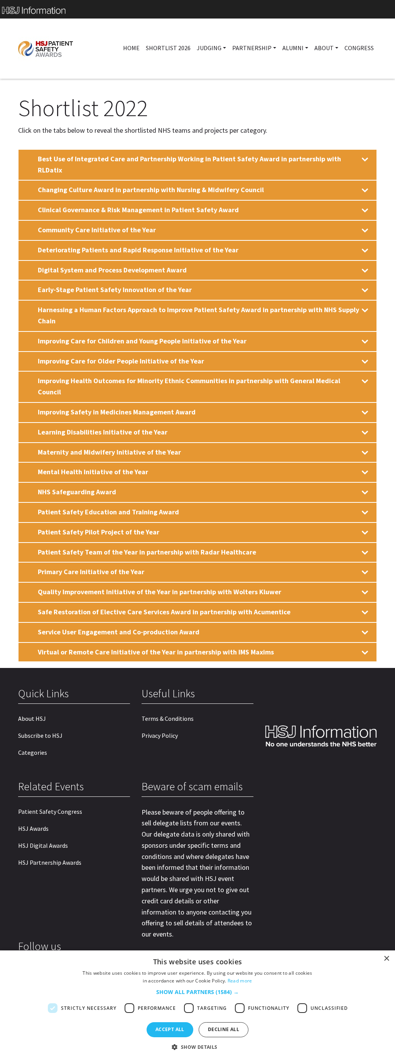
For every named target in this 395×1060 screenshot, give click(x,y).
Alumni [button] (293, 48)
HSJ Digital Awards (43, 845)
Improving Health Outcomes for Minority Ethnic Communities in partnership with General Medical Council (189, 386)
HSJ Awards (33, 828)
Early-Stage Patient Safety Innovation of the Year (115, 289)
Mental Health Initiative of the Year (93, 471)
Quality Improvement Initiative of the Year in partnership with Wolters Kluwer (159, 591)
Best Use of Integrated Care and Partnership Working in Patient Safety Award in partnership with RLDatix (189, 164)
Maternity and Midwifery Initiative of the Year (109, 452)
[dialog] (197, 1005)
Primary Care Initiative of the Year (91, 571)
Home (131, 48)
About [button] (324, 48)
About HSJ (32, 718)
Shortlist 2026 (168, 48)
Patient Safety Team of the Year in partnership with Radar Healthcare (147, 552)
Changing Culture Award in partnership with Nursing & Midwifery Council (151, 189)
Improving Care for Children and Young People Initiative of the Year (142, 340)
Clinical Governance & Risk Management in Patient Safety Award (138, 209)
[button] (197, 992)
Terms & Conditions (168, 718)
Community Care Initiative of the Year (97, 229)
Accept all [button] (169, 1029)
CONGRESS (359, 48)
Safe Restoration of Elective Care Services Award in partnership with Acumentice (164, 611)
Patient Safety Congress (50, 811)
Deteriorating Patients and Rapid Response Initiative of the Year (138, 249)
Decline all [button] (223, 1029)
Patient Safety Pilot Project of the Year (98, 531)
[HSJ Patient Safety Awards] (60, 49)
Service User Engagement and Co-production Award (118, 631)
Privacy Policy (160, 735)
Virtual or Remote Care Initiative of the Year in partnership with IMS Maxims (156, 651)
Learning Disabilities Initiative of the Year (102, 432)
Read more (240, 980)
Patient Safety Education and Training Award (108, 511)
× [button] (386, 959)
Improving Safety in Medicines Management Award (117, 411)
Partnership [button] (252, 48)
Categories (32, 752)
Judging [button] (209, 48)
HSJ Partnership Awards (49, 862)
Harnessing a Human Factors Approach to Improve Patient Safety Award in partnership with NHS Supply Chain (198, 315)
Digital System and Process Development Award (112, 269)
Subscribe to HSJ (40, 735)
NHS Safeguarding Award (77, 491)
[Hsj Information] (197, 9)
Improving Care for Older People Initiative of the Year (121, 361)
